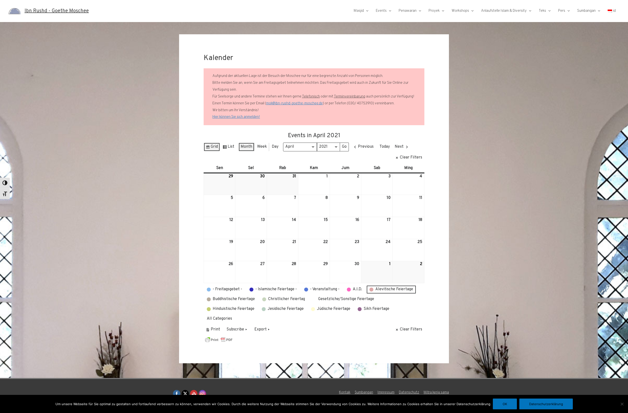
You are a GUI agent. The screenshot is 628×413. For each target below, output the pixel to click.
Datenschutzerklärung (546, 404)
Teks (542, 11)
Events (381, 11)
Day (275, 146)
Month (246, 146)
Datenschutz (409, 392)
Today (384, 146)
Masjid (359, 11)
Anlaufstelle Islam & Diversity (504, 11)
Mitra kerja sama (436, 392)
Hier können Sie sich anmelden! (236, 117)
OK (505, 404)
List (228, 147)
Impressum (386, 392)
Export (260, 329)
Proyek (434, 11)
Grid (212, 147)
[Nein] (621, 403)
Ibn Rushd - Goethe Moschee (57, 11)
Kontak (344, 392)
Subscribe (235, 329)
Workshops (460, 11)
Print (213, 330)
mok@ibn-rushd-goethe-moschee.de (294, 103)
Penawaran (408, 11)
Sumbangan (586, 11)
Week (262, 146)
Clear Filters (411, 157)
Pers (561, 11)
